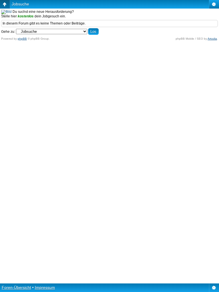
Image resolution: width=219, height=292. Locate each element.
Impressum (45, 287)
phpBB (22, 38)
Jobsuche (20, 4)
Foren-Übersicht (16, 287)
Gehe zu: (8, 32)
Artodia (212, 38)
